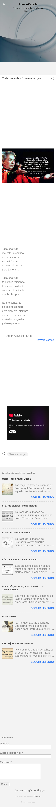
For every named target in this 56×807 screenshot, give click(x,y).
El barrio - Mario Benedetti (16, 532)
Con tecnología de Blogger (29, 790)
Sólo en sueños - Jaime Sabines (20, 559)
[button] (52, 79)
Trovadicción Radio (28, 4)
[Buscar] (52, 5)
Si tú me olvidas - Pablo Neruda (19, 505)
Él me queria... (10, 616)
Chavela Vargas (45, 340)
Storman (37, 796)
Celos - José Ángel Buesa (16, 479)
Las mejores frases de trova (17, 643)
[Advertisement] (28, 45)
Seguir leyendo (42, 497)
